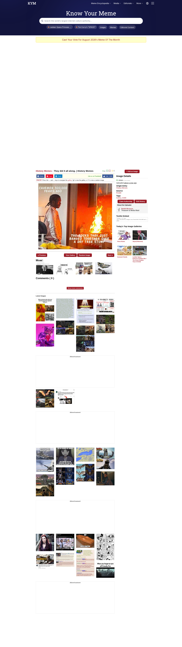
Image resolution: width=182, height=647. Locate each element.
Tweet (59, 176)
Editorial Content (127, 27)
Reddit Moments (127, 209)
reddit (124, 198)
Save (50, 176)
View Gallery (70, 255)
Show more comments (75, 288)
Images (103, 27)
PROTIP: (39, 180)
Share (41, 176)
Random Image (84, 255)
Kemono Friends (122, 257)
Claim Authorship (125, 201)
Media (116, 3)
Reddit (118, 193)
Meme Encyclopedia (100, 3)
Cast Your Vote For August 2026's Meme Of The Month (91, 39)
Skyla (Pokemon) (138, 241)
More (139, 3)
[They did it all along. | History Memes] (75, 216)
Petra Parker (121, 241)
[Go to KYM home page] (32, 4)
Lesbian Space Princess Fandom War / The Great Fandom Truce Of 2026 (140, 259)
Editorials (127, 3)
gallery (70, 180)
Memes (113, 27)
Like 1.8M (108, 176)
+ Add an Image (132, 171)
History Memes (44, 171)
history (118, 198)
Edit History (140, 201)
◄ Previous (41, 255)
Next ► (110, 255)
